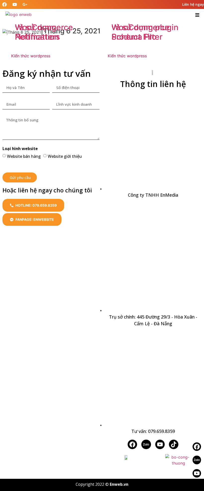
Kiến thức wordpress (30, 55)
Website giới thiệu (65, 156)
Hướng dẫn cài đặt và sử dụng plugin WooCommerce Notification (49, 22)
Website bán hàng (24, 156)
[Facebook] (132, 444)
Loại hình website (20, 149)
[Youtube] (197, 473)
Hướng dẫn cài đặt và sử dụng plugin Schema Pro (146, 27)
